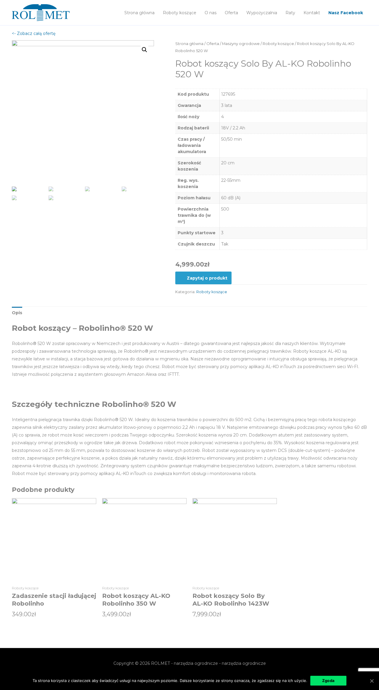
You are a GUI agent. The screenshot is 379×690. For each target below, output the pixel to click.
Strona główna (139, 12)
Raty (290, 12)
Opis (17, 312)
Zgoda (328, 680)
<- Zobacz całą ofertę (33, 33)
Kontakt (311, 12)
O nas (210, 12)
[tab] (17, 313)
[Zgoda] (372, 681)
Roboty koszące (179, 12)
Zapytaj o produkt (207, 278)
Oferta (231, 12)
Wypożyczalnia (261, 12)
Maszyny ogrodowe (241, 43)
